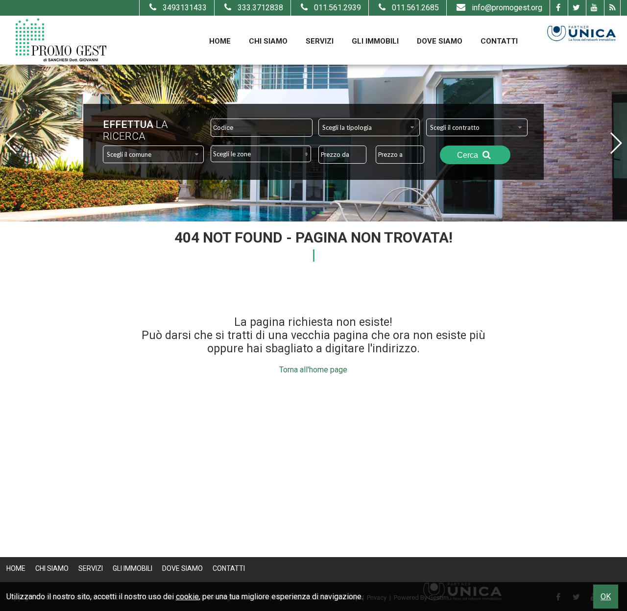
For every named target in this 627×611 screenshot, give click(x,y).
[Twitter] (576, 8)
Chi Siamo (268, 41)
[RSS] (612, 8)
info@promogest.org (507, 7)
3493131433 (185, 7)
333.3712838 (260, 7)
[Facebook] (558, 8)
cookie (187, 596)
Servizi (320, 41)
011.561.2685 (415, 7)
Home (220, 41)
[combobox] (369, 127)
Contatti (499, 41)
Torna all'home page (313, 369)
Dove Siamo (439, 41)
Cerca (468, 155)
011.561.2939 (337, 7)
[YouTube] (594, 8)
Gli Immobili (375, 41)
